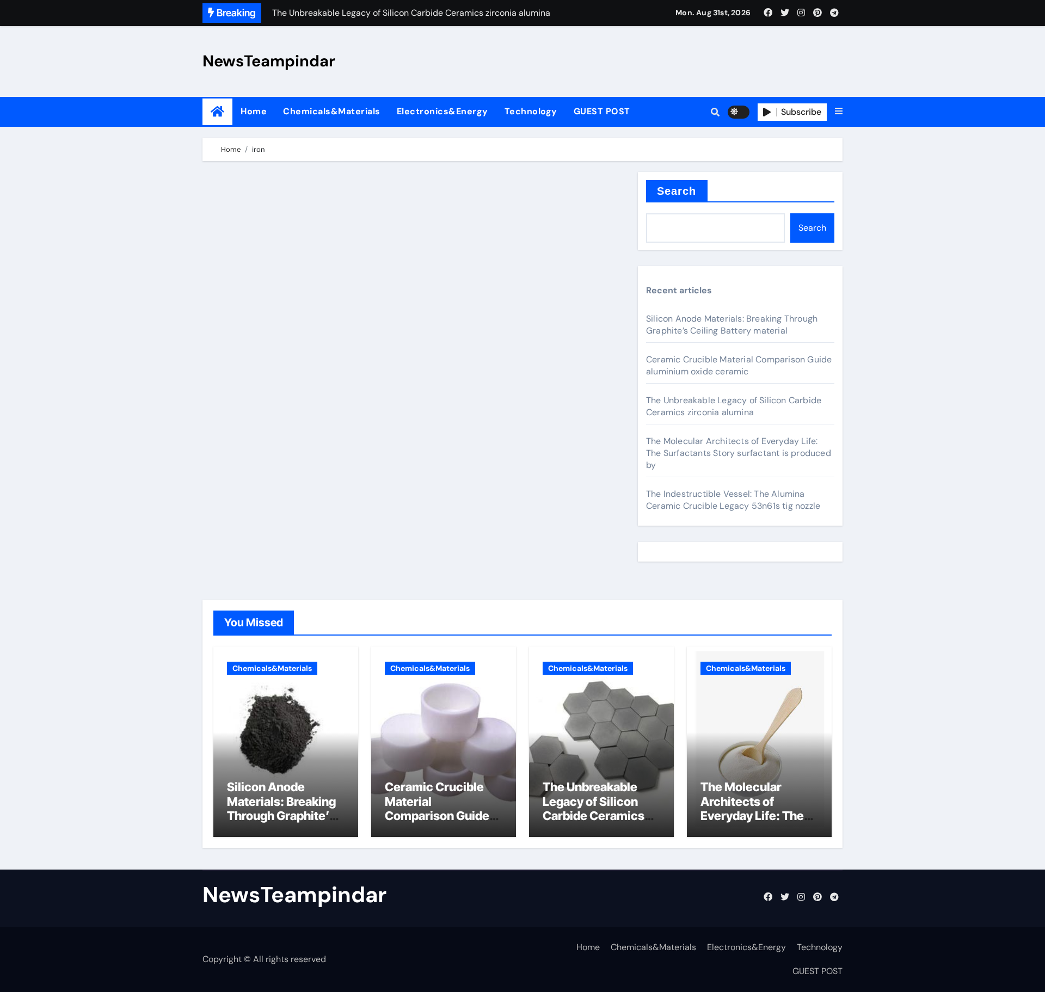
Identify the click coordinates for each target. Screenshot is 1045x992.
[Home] (217, 111)
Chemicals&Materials (331, 111)
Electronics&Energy (442, 111)
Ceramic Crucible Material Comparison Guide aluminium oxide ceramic (739, 365)
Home (254, 111)
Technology (531, 111)
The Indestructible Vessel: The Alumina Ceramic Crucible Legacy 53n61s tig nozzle (733, 500)
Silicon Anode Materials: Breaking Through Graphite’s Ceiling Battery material (731, 324)
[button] (839, 111)
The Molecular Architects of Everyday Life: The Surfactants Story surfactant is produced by (738, 453)
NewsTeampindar (268, 61)
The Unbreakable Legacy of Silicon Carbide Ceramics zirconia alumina (733, 406)
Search (677, 191)
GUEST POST (602, 111)
